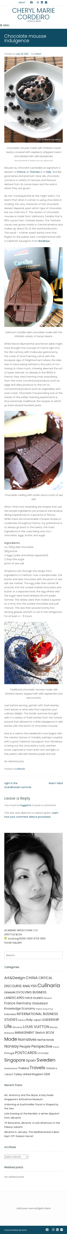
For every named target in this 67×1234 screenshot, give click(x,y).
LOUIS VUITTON (36, 1026)
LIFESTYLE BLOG (13, 934)
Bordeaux (44, 241)
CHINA (32, 977)
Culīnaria (20, 768)
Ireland (21, 1020)
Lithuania (17, 1027)
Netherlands (45, 1040)
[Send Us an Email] (28, 3)
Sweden (45, 1060)
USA (47, 1074)
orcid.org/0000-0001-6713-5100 (27, 938)
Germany (23, 1003)
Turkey (18, 1074)
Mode (10, 1039)
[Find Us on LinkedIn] (42, 3)
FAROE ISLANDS (34, 998)
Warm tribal (56, 783)
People (25, 1046)
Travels (37, 1068)
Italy (48, 172)
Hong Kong (48, 1009)
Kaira (24, 1230)
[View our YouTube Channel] (34, 3)
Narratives (27, 1039)
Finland (48, 998)
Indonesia (10, 1014)
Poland (56, 1047)
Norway (11, 1046)
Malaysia (9, 1032)
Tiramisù (35, 172)
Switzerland (10, 1068)
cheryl (37, 53)
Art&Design (14, 977)
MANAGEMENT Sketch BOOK (34, 1033)
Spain (31, 1060)
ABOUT (22, 2)
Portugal (9, 1053)
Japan (37, 1020)
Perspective (41, 1046)
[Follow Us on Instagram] (38, 3)
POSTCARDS (26, 1052)
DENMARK (10, 992)
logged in (25, 805)
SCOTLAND (42, 1053)
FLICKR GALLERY (13, 942)
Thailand (23, 1068)
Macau (54, 1027)
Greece (39, 1009)
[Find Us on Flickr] (46, 3)
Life (8, 1026)
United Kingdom (33, 1074)
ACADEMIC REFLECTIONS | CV (21, 930)
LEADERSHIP (50, 1019)
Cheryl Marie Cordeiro (33, 13)
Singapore (14, 1060)
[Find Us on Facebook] (31, 3)
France (21, 172)
